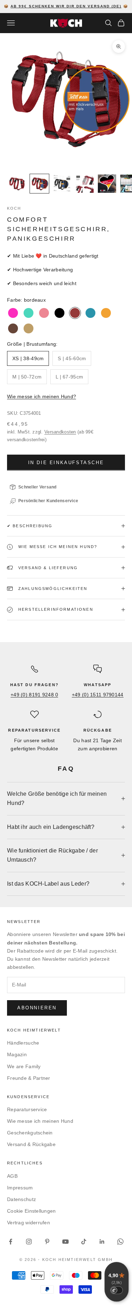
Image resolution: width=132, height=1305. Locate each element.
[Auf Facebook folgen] (10, 1241)
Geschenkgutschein (30, 1132)
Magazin (17, 1054)
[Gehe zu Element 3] (17, 183)
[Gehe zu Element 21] (107, 183)
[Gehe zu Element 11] (39, 183)
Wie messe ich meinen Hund (40, 1121)
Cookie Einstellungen (31, 1211)
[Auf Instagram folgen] (28, 1241)
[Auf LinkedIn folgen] (102, 1241)
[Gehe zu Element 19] (62, 183)
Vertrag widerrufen (28, 1222)
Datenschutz (21, 1199)
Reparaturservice (27, 1109)
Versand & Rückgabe (31, 1144)
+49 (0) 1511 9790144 (98, 694)
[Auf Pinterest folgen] (47, 1241)
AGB (12, 1176)
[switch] (116, 1290)
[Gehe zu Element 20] (84, 183)
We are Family (24, 1066)
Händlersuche (23, 1043)
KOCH (14, 208)
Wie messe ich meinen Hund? (41, 396)
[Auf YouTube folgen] (65, 1241)
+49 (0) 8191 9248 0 (34, 694)
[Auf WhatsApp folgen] (120, 1241)
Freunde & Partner (28, 1078)
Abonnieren (37, 1007)
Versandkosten (60, 432)
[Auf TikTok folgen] (83, 1241)
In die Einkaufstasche (66, 462)
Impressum (20, 1187)
